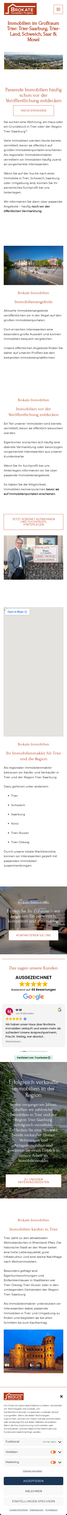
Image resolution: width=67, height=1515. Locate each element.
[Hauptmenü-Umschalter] (58, 9)
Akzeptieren (33, 1481)
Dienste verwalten (32, 1470)
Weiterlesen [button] (13, 1041)
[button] (61, 1396)
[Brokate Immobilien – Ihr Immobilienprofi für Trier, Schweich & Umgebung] (14, 1396)
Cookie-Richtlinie (18, 1509)
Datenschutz (37, 1509)
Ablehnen (33, 1491)
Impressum (51, 1509)
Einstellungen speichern (33, 1501)
